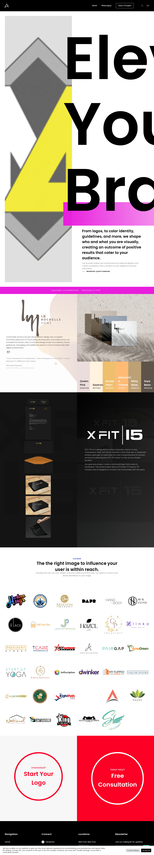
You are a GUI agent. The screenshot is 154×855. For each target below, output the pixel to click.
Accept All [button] (146, 850)
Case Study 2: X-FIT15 (91, 290)
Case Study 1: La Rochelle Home (65, 290)
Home (7, 842)
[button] (148, 6)
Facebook (49, 842)
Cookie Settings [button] (133, 850)
